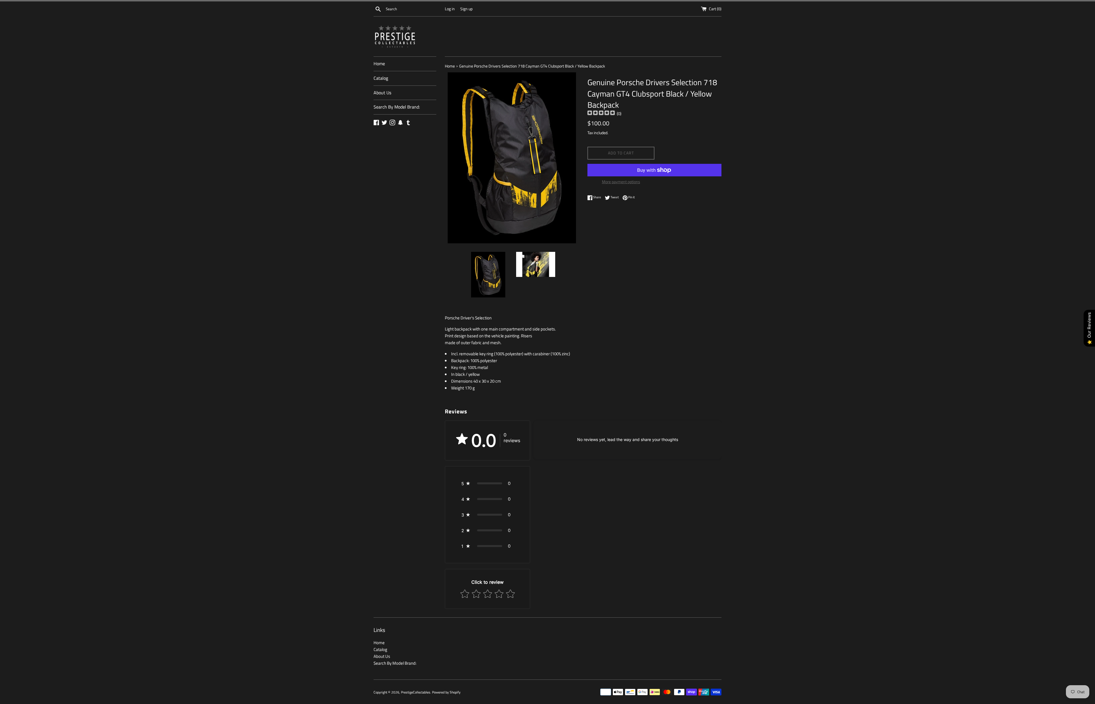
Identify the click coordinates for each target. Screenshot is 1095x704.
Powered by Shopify (446, 692)
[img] (601, 114)
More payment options (621, 182)
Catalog (381, 78)
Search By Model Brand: (397, 106)
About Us (382, 92)
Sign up (466, 9)
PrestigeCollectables (415, 692)
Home (379, 63)
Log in (450, 9)
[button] (487, 483)
